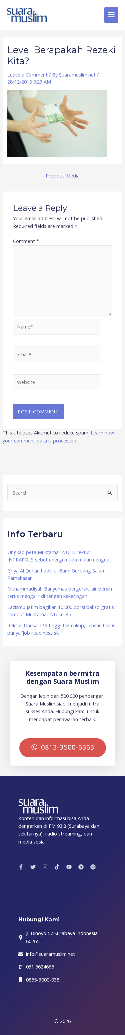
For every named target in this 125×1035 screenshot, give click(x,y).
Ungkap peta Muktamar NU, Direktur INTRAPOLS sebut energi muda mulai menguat (59, 556)
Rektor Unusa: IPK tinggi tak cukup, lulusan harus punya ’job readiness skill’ (61, 629)
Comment (26, 241)
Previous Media (63, 175)
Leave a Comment (27, 74)
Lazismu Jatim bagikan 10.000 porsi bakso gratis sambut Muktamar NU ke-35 (60, 611)
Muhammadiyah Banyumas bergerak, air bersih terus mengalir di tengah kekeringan (59, 592)
